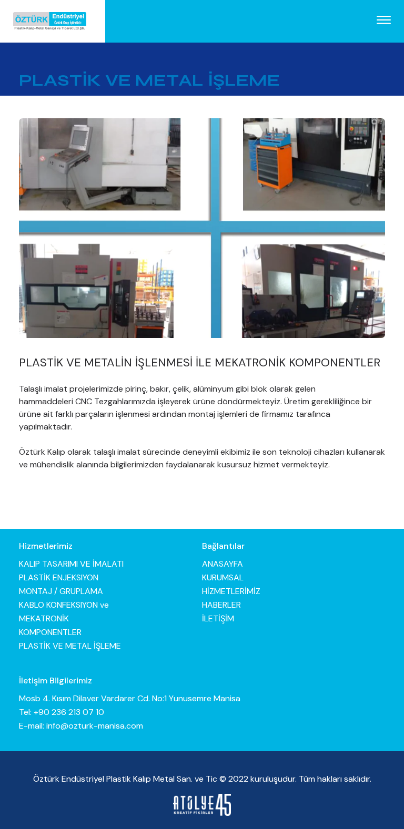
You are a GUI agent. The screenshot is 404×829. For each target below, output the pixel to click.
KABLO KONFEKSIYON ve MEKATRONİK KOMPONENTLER (64, 618)
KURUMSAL (223, 577)
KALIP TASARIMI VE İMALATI (71, 563)
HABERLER (221, 604)
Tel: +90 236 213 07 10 (61, 712)
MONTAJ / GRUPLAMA (61, 591)
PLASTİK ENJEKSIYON (58, 577)
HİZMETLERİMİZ (231, 591)
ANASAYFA (222, 563)
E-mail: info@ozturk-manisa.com (81, 725)
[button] (384, 21)
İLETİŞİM (218, 618)
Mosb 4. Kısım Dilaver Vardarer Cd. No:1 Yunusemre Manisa (129, 698)
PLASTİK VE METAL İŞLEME (70, 645)
